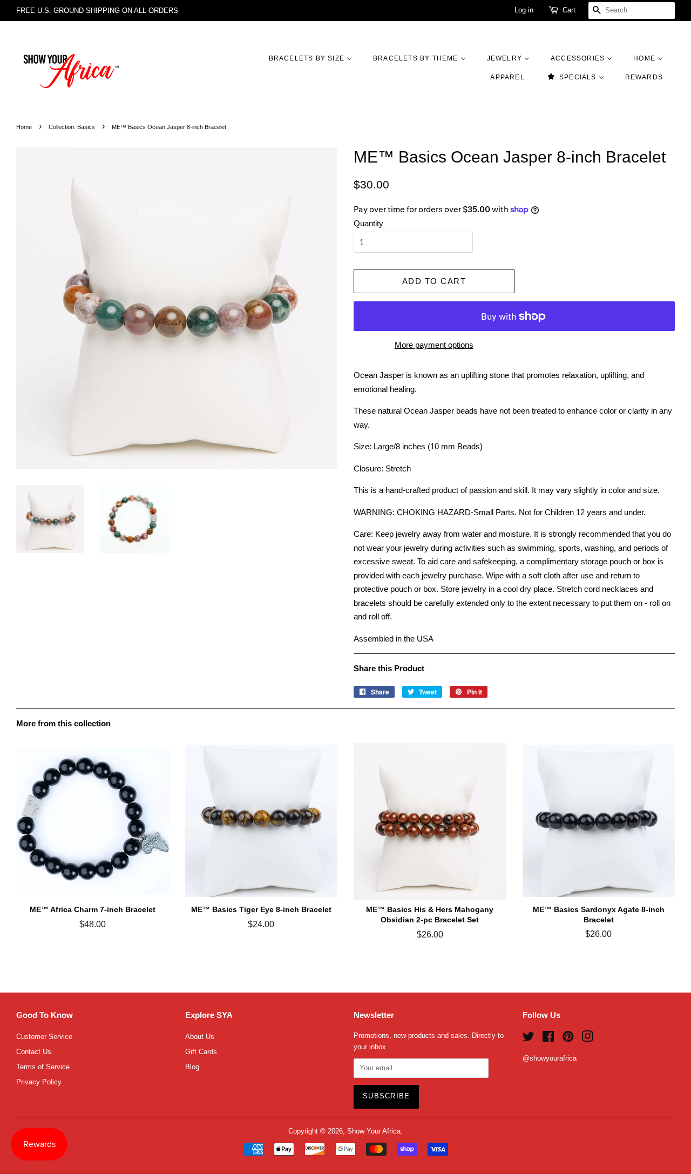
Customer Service (44, 1037)
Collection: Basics (72, 127)
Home (24, 127)
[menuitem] (316, 58)
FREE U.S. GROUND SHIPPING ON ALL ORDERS (97, 10)
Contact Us (33, 1052)
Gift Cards (201, 1052)
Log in (523, 10)
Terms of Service (43, 1067)
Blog (192, 1067)
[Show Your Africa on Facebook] (548, 1039)
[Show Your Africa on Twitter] (528, 1039)
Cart (569, 10)
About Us (199, 1037)
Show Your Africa (374, 1131)
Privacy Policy (39, 1082)
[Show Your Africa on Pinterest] (568, 1039)
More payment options (434, 344)
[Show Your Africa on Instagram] (587, 1039)
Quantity (368, 223)
